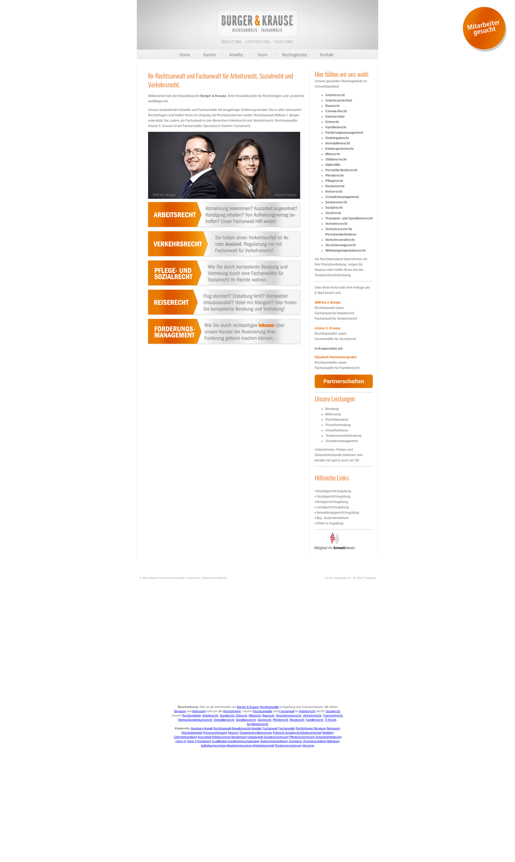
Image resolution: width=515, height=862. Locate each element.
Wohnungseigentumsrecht (345, 250)
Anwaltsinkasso (336, 430)
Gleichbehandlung (185, 736)
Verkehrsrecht (336, 224)
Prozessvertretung (215, 732)
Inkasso (233, 732)
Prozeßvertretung (338, 425)
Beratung (332, 409)
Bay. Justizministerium (333, 518)
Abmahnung (239, 736)
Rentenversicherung (288, 745)
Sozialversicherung (276, 736)
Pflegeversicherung (302, 736)
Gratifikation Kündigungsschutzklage (235, 741)
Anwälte (256, 728)
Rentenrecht (334, 186)
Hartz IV (180, 741)
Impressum (193, 578)
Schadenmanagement (342, 197)
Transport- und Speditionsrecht (349, 218)
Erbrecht (332, 122)
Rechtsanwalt (222, 728)
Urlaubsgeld (255, 736)
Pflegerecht (334, 181)
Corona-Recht (336, 111)
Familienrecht (335, 127)
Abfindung (333, 741)
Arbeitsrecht (335, 95)
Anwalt (208, 728)
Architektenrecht (257, 724)
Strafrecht (333, 213)
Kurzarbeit (204, 736)
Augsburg (197, 728)
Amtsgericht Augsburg (332, 502)
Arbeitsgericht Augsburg (333, 491)
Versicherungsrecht (340, 245)
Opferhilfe (332, 165)
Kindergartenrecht (339, 149)
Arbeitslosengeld (263, 745)
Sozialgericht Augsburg (333, 496)
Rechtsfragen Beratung (311, 728)
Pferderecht (334, 175)
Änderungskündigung (274, 741)
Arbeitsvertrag (221, 736)
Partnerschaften (343, 381)
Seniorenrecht (336, 202)
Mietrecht (332, 154)
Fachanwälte (286, 728)
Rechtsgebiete (191, 715)
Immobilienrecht (337, 143)
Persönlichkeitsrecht (341, 170)
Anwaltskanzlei (241, 728)
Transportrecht (333, 715)
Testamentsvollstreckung (343, 436)
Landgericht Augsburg (333, 507)
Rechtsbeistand (336, 419)
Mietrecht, (255, 715)
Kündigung (204, 741)
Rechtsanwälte (269, 706)
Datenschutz (335, 116)
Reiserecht (333, 191)
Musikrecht (297, 719)
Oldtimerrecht (336, 159)
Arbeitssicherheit (338, 100)
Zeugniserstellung (314, 741)
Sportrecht (264, 719)
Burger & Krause (248, 706)
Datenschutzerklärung (214, 578)
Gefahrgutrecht (337, 138)
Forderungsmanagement (344, 133)
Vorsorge (308, 745)
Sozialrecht (334, 208)
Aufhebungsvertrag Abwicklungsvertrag (226, 745)
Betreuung (333, 414)
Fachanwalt (286, 711)
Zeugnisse (295, 741)
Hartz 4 (192, 741)
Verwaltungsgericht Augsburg (338, 512)
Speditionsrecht (246, 719)
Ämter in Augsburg (330, 523)
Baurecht (332, 106)
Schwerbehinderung (328, 736)
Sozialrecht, (227, 715)
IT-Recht (330, 719)
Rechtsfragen (232, 711)
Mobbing (327, 732)
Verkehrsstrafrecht (340, 240)
